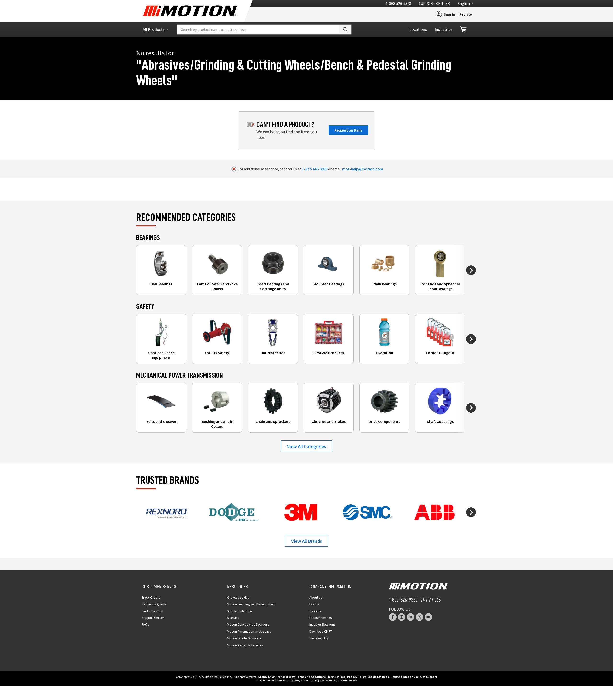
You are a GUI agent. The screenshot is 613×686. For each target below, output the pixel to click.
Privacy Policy (356, 677)
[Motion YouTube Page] (428, 617)
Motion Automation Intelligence (249, 631)
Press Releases (320, 618)
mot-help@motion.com (362, 169)
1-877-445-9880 (314, 169)
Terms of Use (336, 677)
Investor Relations (322, 624)
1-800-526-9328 (398, 3)
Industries (444, 29)
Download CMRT (320, 631)
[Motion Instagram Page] (401, 617)
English (464, 3)
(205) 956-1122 (327, 680)
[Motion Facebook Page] (393, 617)
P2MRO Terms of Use (405, 677)
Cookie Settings (378, 677)
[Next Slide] (471, 270)
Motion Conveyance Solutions (248, 624)
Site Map (233, 618)
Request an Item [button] (348, 130)
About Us (315, 597)
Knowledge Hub (238, 597)
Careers (315, 611)
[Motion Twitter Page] (419, 617)
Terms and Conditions (311, 677)
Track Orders (151, 597)
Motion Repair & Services (245, 645)
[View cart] (463, 29)
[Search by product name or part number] (345, 29)
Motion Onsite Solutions (244, 638)
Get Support (428, 677)
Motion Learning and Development (251, 604)
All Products (154, 29)
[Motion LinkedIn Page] (410, 617)
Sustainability (319, 638)
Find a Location (152, 611)
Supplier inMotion (239, 611)
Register (466, 14)
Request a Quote (154, 604)
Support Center (434, 3)
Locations (418, 29)
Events (314, 604)
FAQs (145, 624)
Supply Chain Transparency (276, 677)
